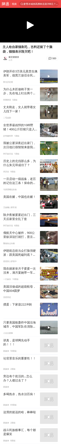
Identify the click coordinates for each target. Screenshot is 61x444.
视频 (14, 4)
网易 (5, 4)
